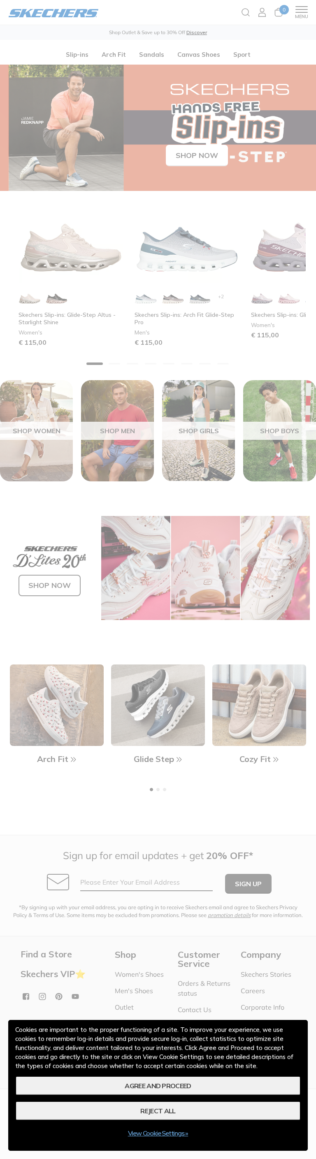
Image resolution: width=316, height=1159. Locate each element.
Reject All (157, 1111)
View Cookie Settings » (158, 1133)
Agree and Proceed (158, 1086)
